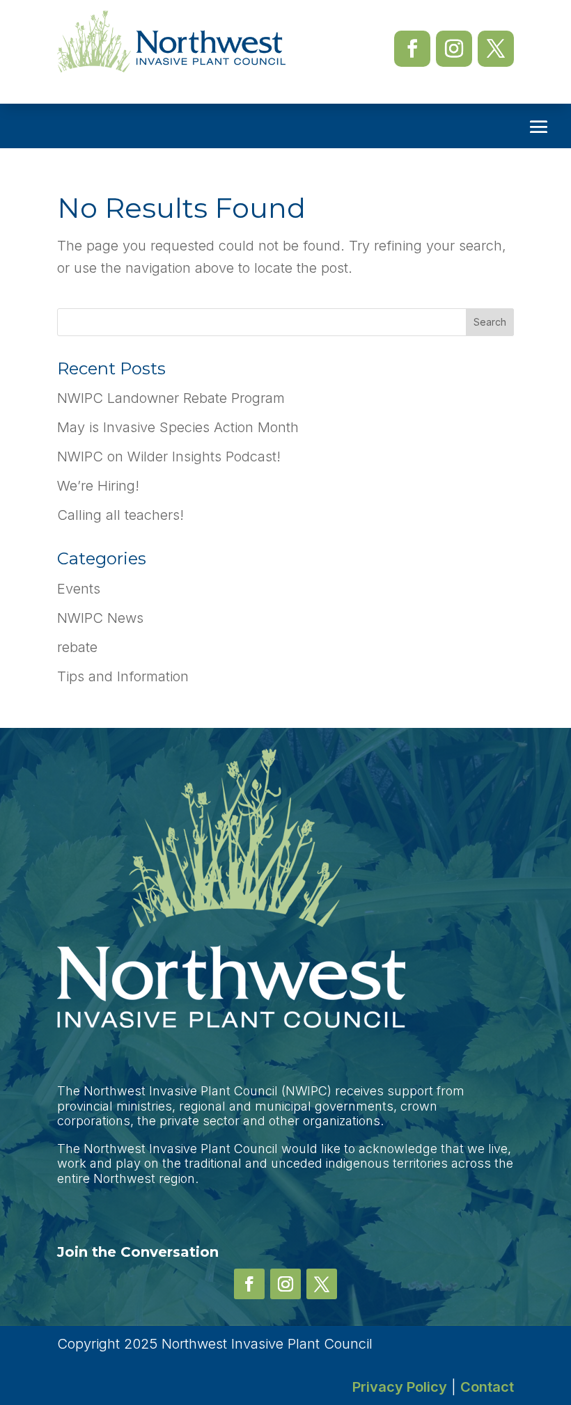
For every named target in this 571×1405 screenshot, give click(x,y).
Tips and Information (123, 676)
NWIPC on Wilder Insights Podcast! (169, 456)
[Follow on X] (496, 49)
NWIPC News (100, 618)
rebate (77, 647)
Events (78, 588)
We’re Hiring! (98, 485)
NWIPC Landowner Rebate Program (171, 398)
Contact (487, 1387)
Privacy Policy (399, 1387)
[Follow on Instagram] (454, 49)
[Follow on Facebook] (412, 49)
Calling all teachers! (120, 515)
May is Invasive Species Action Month (178, 427)
